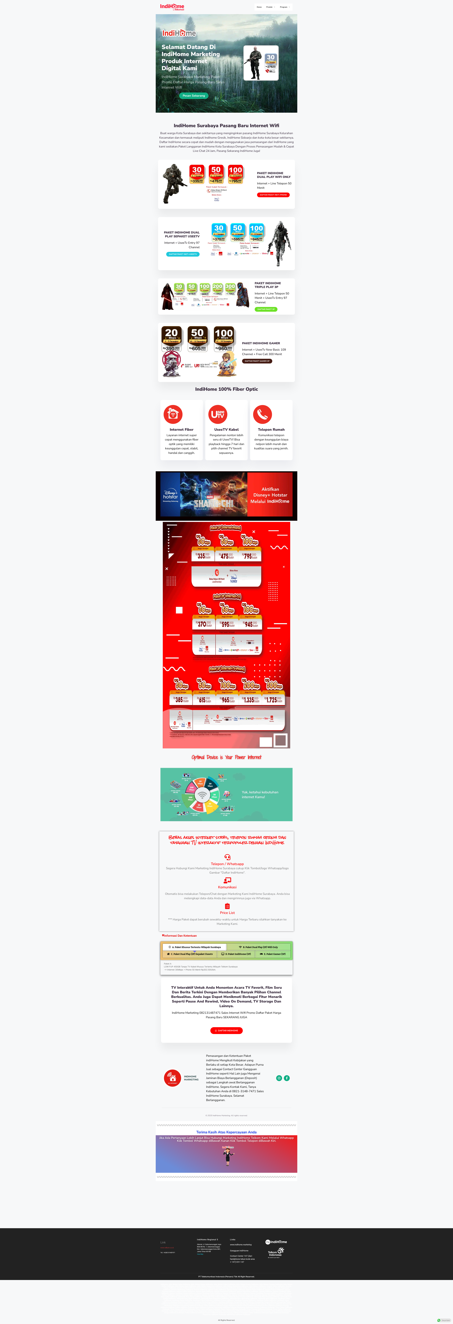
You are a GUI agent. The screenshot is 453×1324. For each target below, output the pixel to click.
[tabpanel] (226, 967)
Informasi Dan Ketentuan (180, 935)
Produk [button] (269, 7)
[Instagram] (279, 1078)
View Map (200, 1254)
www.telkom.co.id (167, 1248)
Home (259, 7)
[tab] (194, 947)
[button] (226, 935)
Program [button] (283, 7)
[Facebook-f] (287, 1078)
